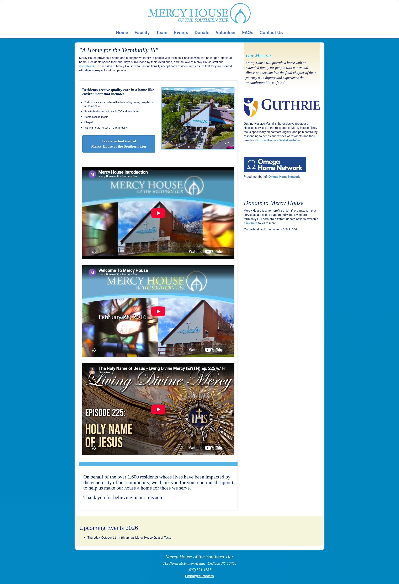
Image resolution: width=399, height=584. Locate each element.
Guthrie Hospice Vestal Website (277, 140)
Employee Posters (199, 575)
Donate (202, 32)
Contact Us (271, 32)
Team (161, 32)
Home (122, 32)
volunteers (86, 66)
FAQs (247, 32)
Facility (142, 32)
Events (181, 32)
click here (250, 223)
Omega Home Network (284, 176)
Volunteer (226, 32)
